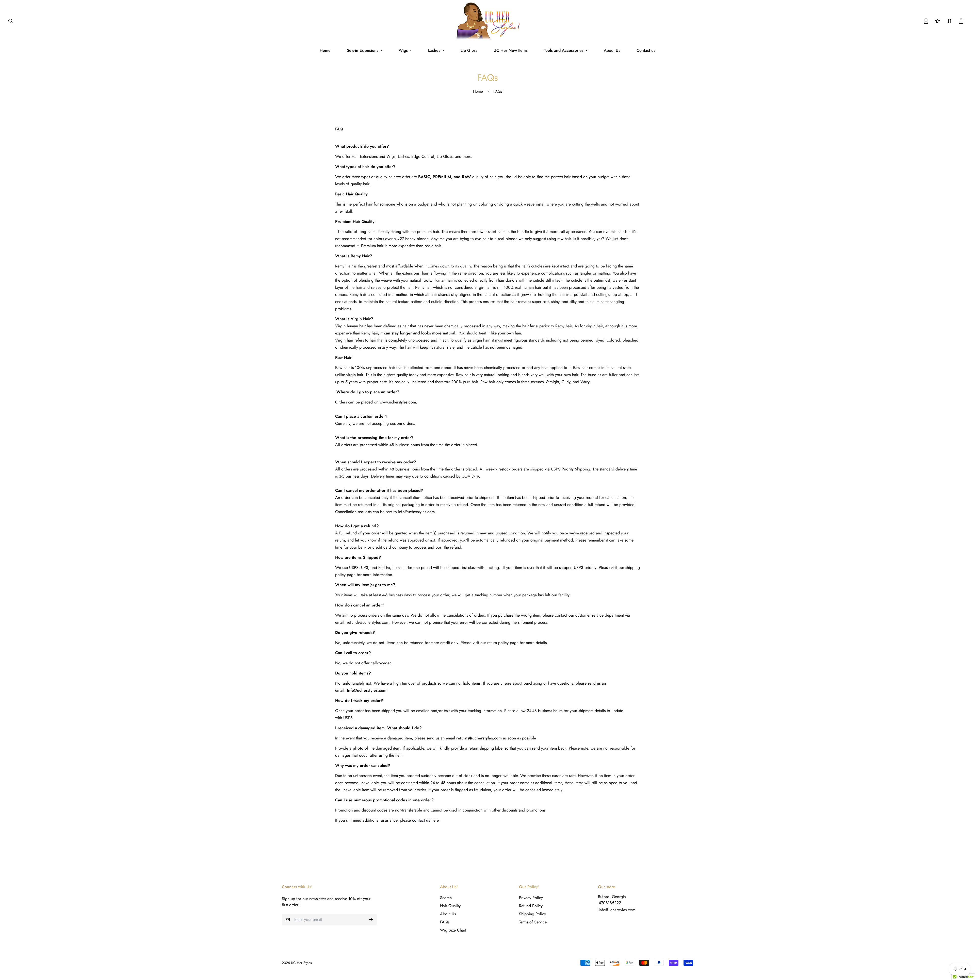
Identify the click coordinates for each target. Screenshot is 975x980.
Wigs (403, 50)
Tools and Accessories (563, 50)
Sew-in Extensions (362, 50)
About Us (612, 50)
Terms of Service (533, 922)
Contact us (646, 50)
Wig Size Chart (453, 930)
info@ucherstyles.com (617, 910)
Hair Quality (450, 906)
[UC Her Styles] (487, 21)
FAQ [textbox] (487, 474)
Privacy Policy (531, 898)
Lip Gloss (469, 50)
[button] (960, 21)
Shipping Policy (532, 914)
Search (446, 898)
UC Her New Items (511, 50)
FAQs (444, 922)
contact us (421, 820)
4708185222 (610, 903)
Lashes (434, 50)
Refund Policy (531, 906)
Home (325, 50)
